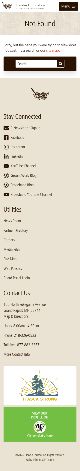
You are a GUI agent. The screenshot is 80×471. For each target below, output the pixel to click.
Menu (65, 6)
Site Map (10, 259)
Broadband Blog (22, 185)
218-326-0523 (25, 335)
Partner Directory (16, 230)
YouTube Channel (23, 166)
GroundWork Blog (23, 175)
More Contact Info (17, 354)
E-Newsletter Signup (25, 128)
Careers (9, 240)
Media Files (12, 249)
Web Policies (13, 268)
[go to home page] (40, 6)
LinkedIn (17, 156)
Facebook (17, 137)
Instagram (18, 147)
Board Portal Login (17, 278)
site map (52, 50)
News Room (12, 221)
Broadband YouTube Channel (31, 194)
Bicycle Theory (46, 460)
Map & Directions (16, 316)
